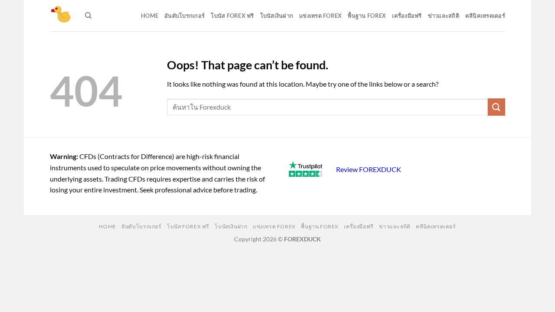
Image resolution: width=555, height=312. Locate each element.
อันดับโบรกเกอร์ (184, 15)
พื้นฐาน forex (367, 15)
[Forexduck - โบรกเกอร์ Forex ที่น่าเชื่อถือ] (61, 15)
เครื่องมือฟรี (406, 15)
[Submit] (496, 106)
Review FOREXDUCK (368, 169)
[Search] (88, 15)
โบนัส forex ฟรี (232, 15)
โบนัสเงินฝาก (277, 15)
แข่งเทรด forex (320, 15)
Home (149, 15)
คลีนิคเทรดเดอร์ (485, 15)
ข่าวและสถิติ (443, 15)
